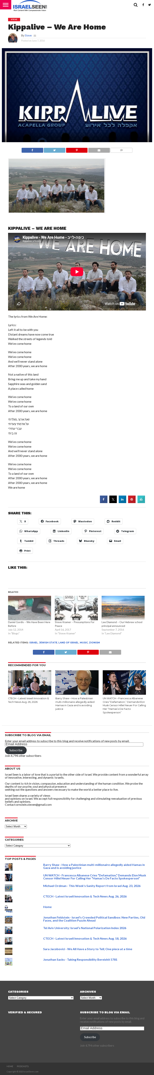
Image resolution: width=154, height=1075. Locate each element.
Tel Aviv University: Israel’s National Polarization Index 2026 (84, 928)
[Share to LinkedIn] (122, 502)
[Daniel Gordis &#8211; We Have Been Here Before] (29, 608)
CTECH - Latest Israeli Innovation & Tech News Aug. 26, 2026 (85, 896)
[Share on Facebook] (32, 149)
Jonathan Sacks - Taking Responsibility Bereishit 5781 (80, 959)
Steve (28, 35)
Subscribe (15, 750)
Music (84, 642)
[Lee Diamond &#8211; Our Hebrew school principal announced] (123, 608)
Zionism (94, 642)
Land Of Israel (68, 642)
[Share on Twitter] (113, 502)
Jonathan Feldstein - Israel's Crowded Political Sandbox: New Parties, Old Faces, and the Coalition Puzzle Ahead (94, 919)
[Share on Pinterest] (132, 502)
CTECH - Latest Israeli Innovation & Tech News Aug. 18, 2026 (85, 938)
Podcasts (23, 1066)
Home (47, 907)
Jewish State (48, 642)
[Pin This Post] (77, 149)
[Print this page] (141, 502)
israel (33, 642)
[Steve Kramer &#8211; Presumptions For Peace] (76, 608)
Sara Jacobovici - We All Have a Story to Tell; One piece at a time (87, 949)
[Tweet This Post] (54, 149)
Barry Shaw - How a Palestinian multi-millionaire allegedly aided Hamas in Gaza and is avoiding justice (94, 866)
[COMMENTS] (121, 149)
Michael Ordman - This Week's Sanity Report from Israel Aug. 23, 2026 (91, 885)
